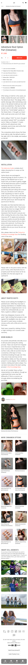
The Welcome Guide (7, 168)
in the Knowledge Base (13, 367)
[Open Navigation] (1, 3)
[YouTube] (23, 631)
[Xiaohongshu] (19, 631)
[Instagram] (12, 631)
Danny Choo (12, 399)
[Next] (25, 22)
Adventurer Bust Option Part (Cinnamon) (12, 48)
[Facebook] (8, 631)
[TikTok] (16, 631)
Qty (2, 57)
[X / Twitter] (4, 631)
